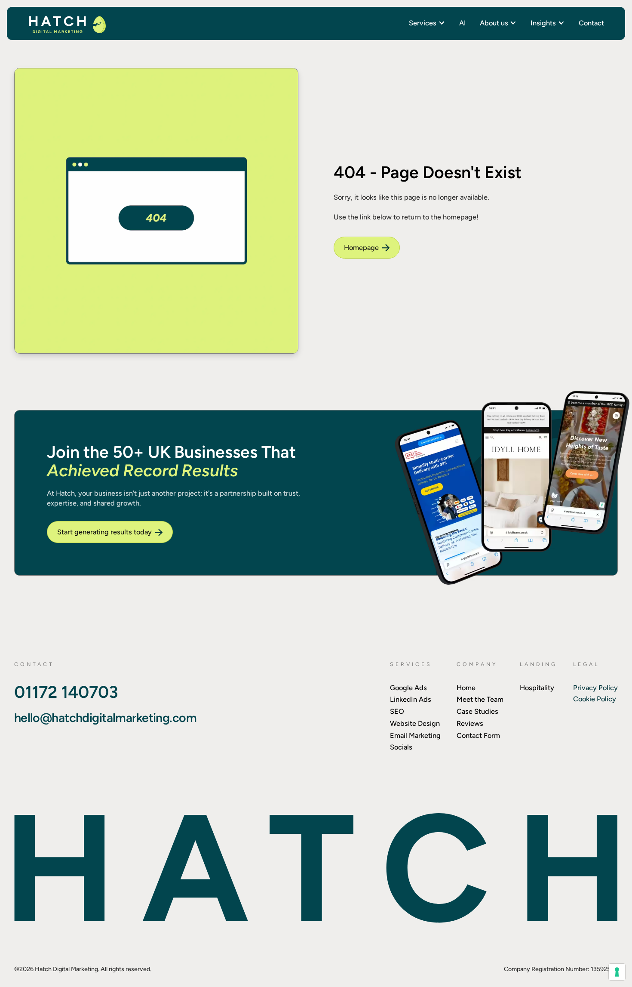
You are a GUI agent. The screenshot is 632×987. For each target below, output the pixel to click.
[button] (427, 23)
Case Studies (477, 711)
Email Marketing (415, 735)
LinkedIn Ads (410, 699)
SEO (397, 711)
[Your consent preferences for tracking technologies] (617, 972)
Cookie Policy (594, 698)
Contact (591, 23)
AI (462, 23)
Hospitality (537, 687)
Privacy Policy (595, 687)
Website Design (415, 723)
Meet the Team (480, 699)
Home (466, 687)
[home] (66, 23)
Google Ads (408, 687)
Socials (401, 747)
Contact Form (478, 735)
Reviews (470, 723)
